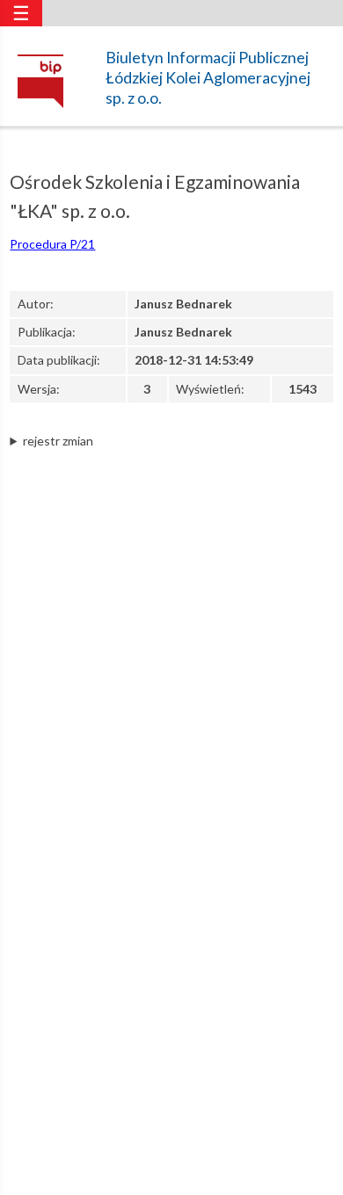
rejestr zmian (58, 440)
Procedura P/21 (52, 243)
